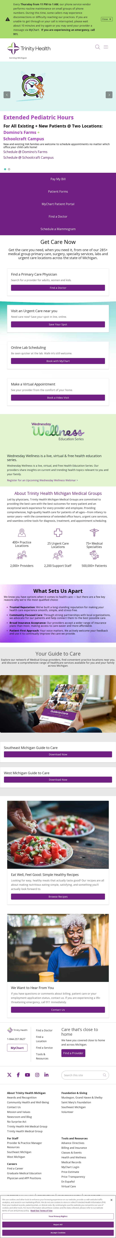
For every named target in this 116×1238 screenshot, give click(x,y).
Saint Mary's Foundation (76, 1102)
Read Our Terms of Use (41, 1210)
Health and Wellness (73, 1157)
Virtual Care (68, 1186)
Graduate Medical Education (24, 1173)
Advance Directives (72, 1143)
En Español (68, 1181)
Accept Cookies (58, 1232)
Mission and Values (18, 1112)
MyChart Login (70, 1167)
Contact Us (58, 1009)
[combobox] (85, 1075)
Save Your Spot (58, 324)
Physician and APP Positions (24, 1178)
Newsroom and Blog (19, 1116)
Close (105, 19)
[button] (106, 46)
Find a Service (44, 1047)
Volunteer (67, 1112)
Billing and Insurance (74, 1147)
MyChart (34, 30)
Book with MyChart (58, 361)
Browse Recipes (58, 896)
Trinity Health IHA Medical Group (27, 1126)
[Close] (111, 1200)
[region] (58, 117)
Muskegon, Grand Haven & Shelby (81, 1097)
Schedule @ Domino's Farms (25, 151)
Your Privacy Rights (58, 1216)
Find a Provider (73, 1053)
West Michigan (16, 1157)
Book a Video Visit (58, 397)
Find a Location (41, 1039)
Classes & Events (71, 1152)
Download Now (58, 754)
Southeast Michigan (73, 1107)
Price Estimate (70, 1172)
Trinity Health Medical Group (25, 1131)
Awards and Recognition (21, 1097)
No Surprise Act (16, 1121)
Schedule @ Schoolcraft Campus (28, 157)
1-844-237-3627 (16, 1039)
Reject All (57, 1224)
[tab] (5, 169)
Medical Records (71, 1162)
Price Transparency (73, 1176)
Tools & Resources (42, 1056)
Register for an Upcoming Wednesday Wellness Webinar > (42, 480)
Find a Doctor (58, 287)
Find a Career (15, 1168)
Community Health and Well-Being (28, 1102)
